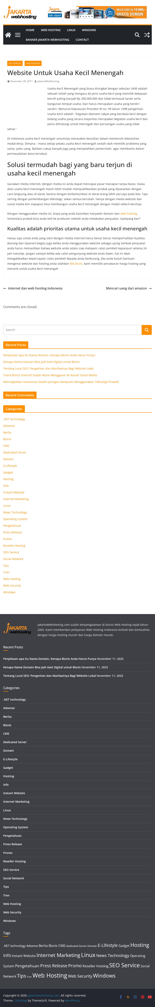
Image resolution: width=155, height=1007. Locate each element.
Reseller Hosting (14, 545)
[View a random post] (147, 35)
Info (5, 486)
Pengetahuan (12, 526)
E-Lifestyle (10, 466)
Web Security (12, 585)
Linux (71, 30)
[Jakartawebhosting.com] (8, 35)
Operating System (15, 519)
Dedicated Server (14, 452)
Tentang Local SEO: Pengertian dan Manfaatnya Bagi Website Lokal (48, 368)
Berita (7, 432)
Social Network (13, 559)
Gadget (8, 472)
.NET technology (14, 419)
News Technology (15, 512)
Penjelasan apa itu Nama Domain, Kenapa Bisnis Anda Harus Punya (49, 355)
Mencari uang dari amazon (126, 288)
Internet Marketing (16, 499)
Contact (82, 40)
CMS (6, 446)
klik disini (76, 263)
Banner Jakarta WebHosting (47, 40)
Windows (89, 30)
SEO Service (15, 63)
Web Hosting (51, 30)
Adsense (9, 426)
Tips (6, 565)
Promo (7, 539)
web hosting (128, 213)
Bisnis (7, 439)
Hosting (8, 479)
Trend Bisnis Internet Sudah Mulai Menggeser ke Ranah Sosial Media (50, 375)
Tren (6, 572)
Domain (8, 459)
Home (30, 30)
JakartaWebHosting (48, 81)
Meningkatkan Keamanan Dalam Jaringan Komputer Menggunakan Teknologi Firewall (61, 382)
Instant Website (13, 492)
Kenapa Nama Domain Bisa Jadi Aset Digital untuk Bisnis (41, 362)
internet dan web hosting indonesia (35, 288)
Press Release (12, 532)
